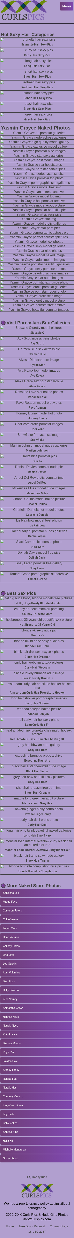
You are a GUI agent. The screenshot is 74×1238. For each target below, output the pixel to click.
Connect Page (59, 1226)
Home (10, 1226)
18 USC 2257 (37, 1231)
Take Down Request (32, 1226)
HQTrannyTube (37, 1176)
